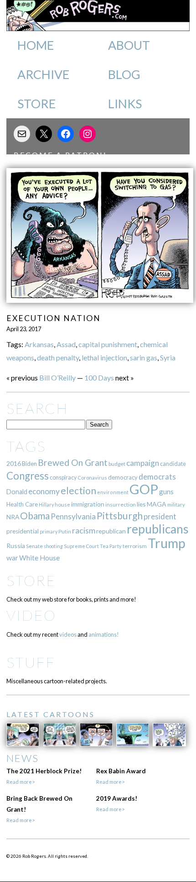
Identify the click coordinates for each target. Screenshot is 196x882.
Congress (27, 476)
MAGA (156, 504)
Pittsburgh (120, 516)
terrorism (135, 546)
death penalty (58, 357)
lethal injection (104, 357)
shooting (53, 546)
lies (141, 504)
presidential (22, 531)
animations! (103, 634)
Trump (167, 543)
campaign (142, 463)
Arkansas (39, 344)
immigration (87, 504)
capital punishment (107, 344)
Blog (124, 74)
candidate (173, 463)
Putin (64, 531)
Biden (29, 463)
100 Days (99, 377)
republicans (158, 529)
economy (44, 491)
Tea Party (111, 546)
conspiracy (63, 477)
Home (35, 45)
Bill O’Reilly (57, 377)
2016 (13, 463)
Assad (66, 344)
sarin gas (143, 357)
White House (39, 558)
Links (125, 103)
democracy (123, 477)
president (160, 516)
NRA (12, 517)
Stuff (30, 662)
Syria (167, 357)
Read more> (20, 782)
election (78, 490)
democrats (157, 476)
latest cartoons (50, 714)
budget (116, 463)
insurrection (120, 504)
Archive (43, 74)
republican (111, 531)
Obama (35, 515)
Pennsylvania (73, 516)
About (129, 45)
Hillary (46, 504)
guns (166, 491)
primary (48, 531)
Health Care (22, 504)
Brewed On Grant (73, 462)
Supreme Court (81, 546)
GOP (143, 489)
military (176, 504)
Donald (16, 492)
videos (68, 634)
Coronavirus (92, 478)
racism (83, 530)
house (62, 504)
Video (31, 615)
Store (36, 103)
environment (113, 492)
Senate (34, 546)
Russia (15, 545)
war (12, 557)
